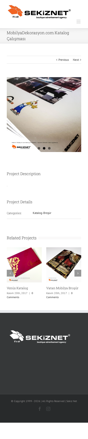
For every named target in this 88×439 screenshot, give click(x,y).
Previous (63, 60)
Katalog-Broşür (42, 213)
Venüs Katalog (17, 288)
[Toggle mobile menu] (78, 21)
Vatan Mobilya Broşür (62, 288)
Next (76, 60)
